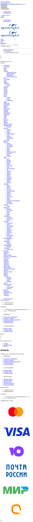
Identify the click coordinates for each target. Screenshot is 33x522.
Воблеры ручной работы (13, 200)
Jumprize (9, 171)
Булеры (6, 253)
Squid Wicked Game (12, 76)
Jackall (8, 195)
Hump (8, 150)
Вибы (5, 157)
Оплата (2, 40)
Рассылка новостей (9, 384)
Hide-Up (6, 87)
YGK (8, 135)
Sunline (8, 129)
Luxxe (8, 85)
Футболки (6, 295)
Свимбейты (7, 216)
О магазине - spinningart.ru (10, 317)
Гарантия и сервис (8, 322)
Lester (8, 99)
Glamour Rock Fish (11, 72)
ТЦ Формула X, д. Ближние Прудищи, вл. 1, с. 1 (13, 4)
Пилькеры (6, 207)
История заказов (8, 380)
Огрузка (6, 250)
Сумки (5, 282)
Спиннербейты (8, 238)
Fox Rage (9, 217)
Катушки (6, 119)
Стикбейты (7, 241)
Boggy (5, 69)
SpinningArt (10, 100)
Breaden (6, 71)
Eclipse (5, 82)
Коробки (6, 275)
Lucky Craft (10, 196)
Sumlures (9, 182)
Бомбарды (6, 252)
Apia (8, 158)
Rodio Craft (6, 103)
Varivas (8, 131)
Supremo (6, 110)
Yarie (5, 118)
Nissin (5, 96)
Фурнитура (7, 257)
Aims (5, 68)
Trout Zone (9, 227)
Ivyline (5, 89)
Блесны (6, 142)
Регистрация (7, 13)
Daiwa (5, 80)
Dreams (9, 97)
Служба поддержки (8, 326)
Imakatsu (9, 193)
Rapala (8, 197)
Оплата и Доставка (9, 318)
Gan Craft (6, 86)
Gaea (8, 167)
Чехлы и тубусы (8, 284)
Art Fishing (9, 145)
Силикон (6, 221)
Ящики (5, 274)
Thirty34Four (7, 112)
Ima (8, 170)
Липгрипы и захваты (9, 269)
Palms (5, 101)
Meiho (8, 280)
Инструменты (7, 267)
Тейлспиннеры (8, 245)
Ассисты (6, 259)
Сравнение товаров (9, 383)
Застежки (6, 260)
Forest (8, 149)
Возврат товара (8, 328)
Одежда (6, 289)
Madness (9, 174)
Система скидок (8, 330)
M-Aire (5, 93)
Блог (2, 41)
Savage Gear (7, 104)
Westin (5, 115)
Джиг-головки (7, 255)
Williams (9, 156)
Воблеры (6, 184)
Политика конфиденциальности (12, 319)
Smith (5, 107)
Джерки (6, 204)
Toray (8, 139)
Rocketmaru (10, 75)
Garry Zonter (10, 287)
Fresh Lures (10, 223)
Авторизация (7, 11)
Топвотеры (6, 248)
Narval (5, 94)
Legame (6, 92)
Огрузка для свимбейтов (10, 256)
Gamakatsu (6, 83)
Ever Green (9, 165)
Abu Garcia (6, 66)
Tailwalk (6, 111)
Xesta (5, 117)
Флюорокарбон (8, 125)
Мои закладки (7, 382)
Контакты (3, 43)
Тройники (6, 264)
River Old (9, 153)
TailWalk (9, 288)
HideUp (9, 192)
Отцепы (6, 270)
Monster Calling (11, 73)
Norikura (9, 177)
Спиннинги (7, 65)
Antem (8, 143)
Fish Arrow (9, 232)
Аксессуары (7, 266)
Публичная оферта (8, 321)
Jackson (6, 90)
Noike (8, 234)
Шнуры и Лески (8, 124)
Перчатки (6, 294)
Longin (8, 172)
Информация (6, 314)
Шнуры (6, 128)
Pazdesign (9, 178)
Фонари (6, 273)
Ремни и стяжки (8, 271)
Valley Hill (6, 114)
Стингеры (6, 263)
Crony (5, 78)
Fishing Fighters (11, 133)
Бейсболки (6, 291)
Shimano (6, 106)
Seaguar (9, 126)
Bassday (9, 160)
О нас (2, 39)
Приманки (6, 140)
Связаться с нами (8, 331)
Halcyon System (11, 168)
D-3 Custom (7, 79)
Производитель (8, 345)
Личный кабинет (7, 298)
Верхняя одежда (8, 292)
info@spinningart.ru (5, 2)
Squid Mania (7, 108)
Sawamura (9, 236)
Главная (6, 343)
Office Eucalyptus (11, 151)
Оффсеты (6, 262)
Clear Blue (9, 230)
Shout (8, 211)
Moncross (9, 281)
